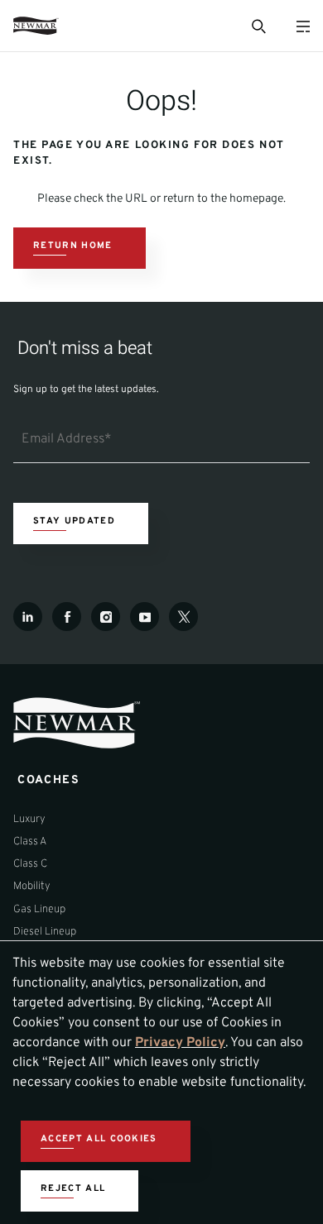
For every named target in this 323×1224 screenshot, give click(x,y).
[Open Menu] (303, 26)
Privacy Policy (180, 1043)
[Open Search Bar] (257, 25)
